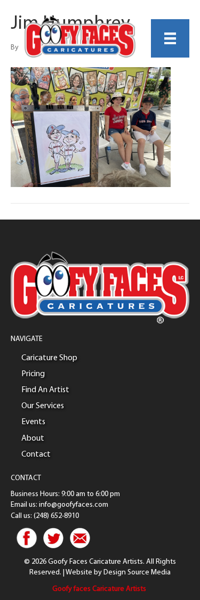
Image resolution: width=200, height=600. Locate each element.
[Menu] (170, 38)
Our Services (42, 406)
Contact (36, 454)
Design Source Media (137, 573)
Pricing (33, 374)
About (32, 438)
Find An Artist (45, 390)
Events (33, 422)
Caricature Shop (49, 358)
